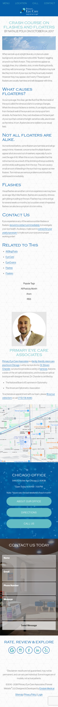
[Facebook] (29, 650)
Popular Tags (29, 283)
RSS (29, 299)
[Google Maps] (11, 650)
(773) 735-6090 (25, 397)
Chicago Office (29, 475)
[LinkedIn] (37, 650)
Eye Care (10, 256)
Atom (29, 293)
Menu (6, 3)
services (43, 368)
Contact (49, 3)
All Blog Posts (12, 251)
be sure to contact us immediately (25, 225)
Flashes (9, 267)
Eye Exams (11, 262)
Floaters (9, 273)
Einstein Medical (46, 688)
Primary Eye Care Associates (15, 361)
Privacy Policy (30, 694)
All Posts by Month (29, 288)
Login (40, 694)
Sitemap (19, 694)
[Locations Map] (29, 433)
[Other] (46, 650)
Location (21, 3)
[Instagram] (20, 650)
